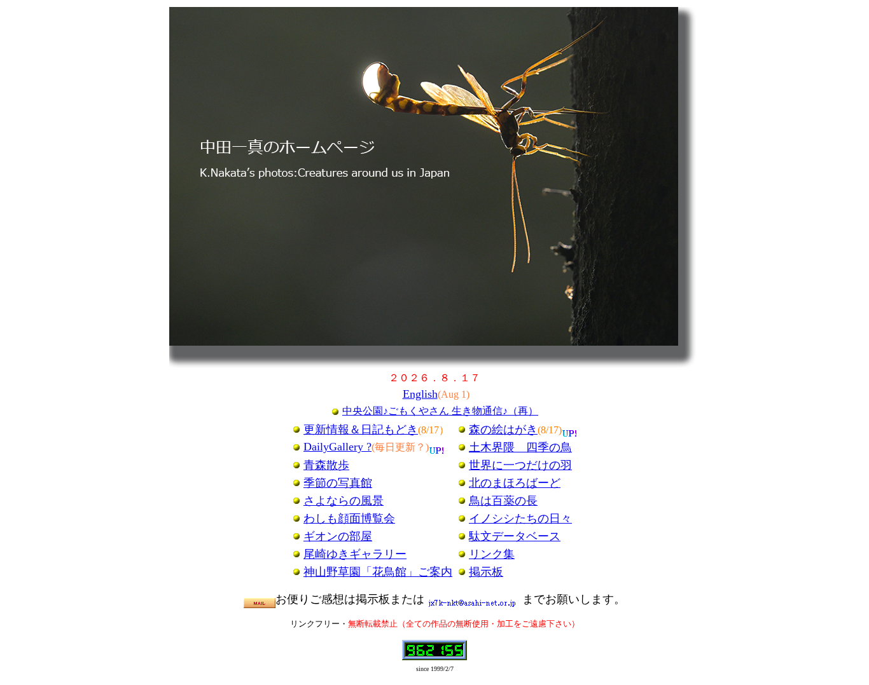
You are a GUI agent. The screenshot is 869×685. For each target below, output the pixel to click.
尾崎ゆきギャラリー (355, 554)
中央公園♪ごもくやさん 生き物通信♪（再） (440, 410)
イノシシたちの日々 (520, 518)
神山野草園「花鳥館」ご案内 (377, 572)
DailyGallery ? (337, 446)
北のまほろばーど (514, 483)
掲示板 (486, 572)
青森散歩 (326, 465)
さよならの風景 (343, 500)
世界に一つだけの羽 (520, 465)
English (420, 394)
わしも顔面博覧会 (349, 518)
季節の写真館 (337, 483)
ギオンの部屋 (337, 536)
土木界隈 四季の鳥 (520, 447)
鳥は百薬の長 (503, 500)
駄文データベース (514, 536)
